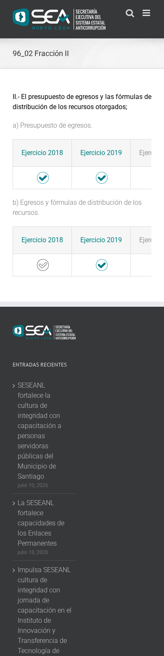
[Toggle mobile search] (130, 12)
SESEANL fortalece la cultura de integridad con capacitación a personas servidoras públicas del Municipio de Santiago (39, 430)
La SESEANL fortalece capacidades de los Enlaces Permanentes (41, 523)
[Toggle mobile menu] (147, 12)
